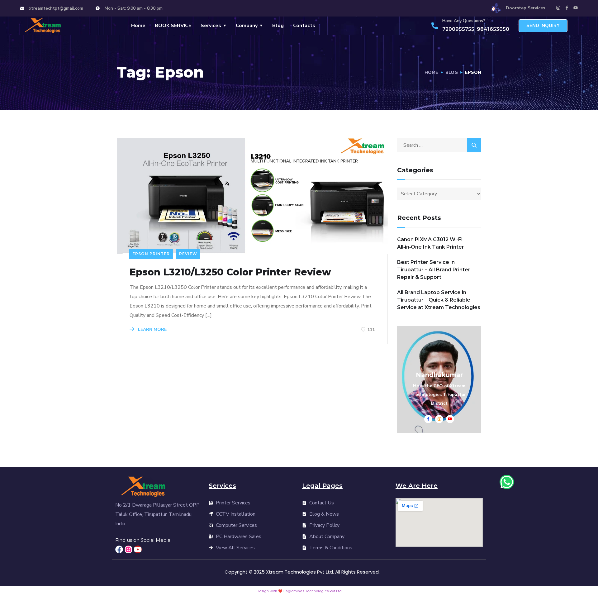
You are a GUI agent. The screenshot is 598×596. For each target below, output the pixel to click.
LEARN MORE (152, 329)
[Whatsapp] (507, 482)
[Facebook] (119, 549)
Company (247, 25)
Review (188, 253)
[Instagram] (558, 8)
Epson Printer (151, 253)
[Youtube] (575, 8)
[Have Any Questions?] (434, 25)
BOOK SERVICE (173, 25)
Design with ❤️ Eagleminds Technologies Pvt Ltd (299, 591)
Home (138, 25)
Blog (278, 25)
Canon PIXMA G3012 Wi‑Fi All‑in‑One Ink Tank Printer (430, 243)
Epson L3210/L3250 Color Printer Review (230, 272)
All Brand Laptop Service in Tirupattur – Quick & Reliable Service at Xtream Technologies (438, 299)
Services (211, 25)
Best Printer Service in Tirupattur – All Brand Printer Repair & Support (433, 269)
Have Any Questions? (463, 21)
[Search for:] (439, 145)
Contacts (304, 25)
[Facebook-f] (567, 8)
